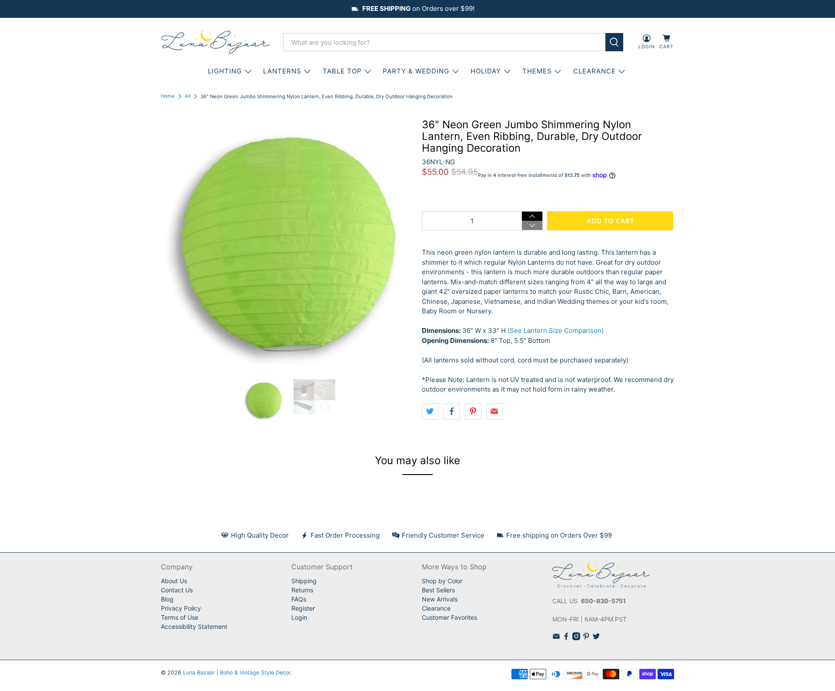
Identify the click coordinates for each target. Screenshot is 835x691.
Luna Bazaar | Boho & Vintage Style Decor (237, 672)
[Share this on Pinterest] (473, 411)
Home (168, 96)
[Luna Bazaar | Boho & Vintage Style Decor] (215, 42)
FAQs (298, 599)
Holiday (486, 71)
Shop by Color (442, 581)
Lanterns (282, 71)
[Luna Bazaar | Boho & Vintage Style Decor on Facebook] (566, 637)
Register (303, 608)
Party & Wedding (416, 71)
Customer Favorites (449, 617)
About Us (174, 581)
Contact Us (177, 590)
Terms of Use (179, 617)
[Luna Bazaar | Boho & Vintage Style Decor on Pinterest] (586, 637)
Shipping (304, 581)
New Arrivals (440, 599)
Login (299, 617)
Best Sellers (438, 590)
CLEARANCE (594, 71)
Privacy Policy (181, 608)
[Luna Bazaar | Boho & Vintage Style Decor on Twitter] (596, 637)
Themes (537, 71)
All (188, 96)
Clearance (436, 608)
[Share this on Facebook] (451, 411)
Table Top (342, 71)
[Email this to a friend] (494, 411)
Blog (167, 599)
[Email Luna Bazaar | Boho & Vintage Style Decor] (556, 637)
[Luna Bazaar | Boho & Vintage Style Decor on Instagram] (576, 637)
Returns (302, 590)
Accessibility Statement (194, 626)
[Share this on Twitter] (430, 411)
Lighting (225, 71)
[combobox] (444, 42)
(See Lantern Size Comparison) (556, 330)
